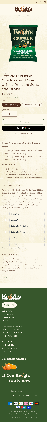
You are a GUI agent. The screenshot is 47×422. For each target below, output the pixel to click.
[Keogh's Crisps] (23, 297)
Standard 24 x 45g (32, 105)
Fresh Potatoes (9, 336)
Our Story (7, 311)
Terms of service (18, 417)
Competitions (9, 317)
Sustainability (9, 342)
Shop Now (9, 305)
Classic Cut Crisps (12, 326)
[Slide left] (18, 69)
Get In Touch (8, 351)
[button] (36, 2)
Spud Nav (6, 321)
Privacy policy (33, 414)
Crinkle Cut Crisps (11, 330)
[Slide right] (28, 69)
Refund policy (21, 414)
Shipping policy (31, 417)
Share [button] (6, 277)
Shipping (15, 97)
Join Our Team (9, 345)
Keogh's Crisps (22, 411)
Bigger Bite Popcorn (12, 333)
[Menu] (43, 9)
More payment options (23, 133)
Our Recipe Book (10, 348)
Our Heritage (8, 314)
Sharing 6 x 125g (11, 105)
